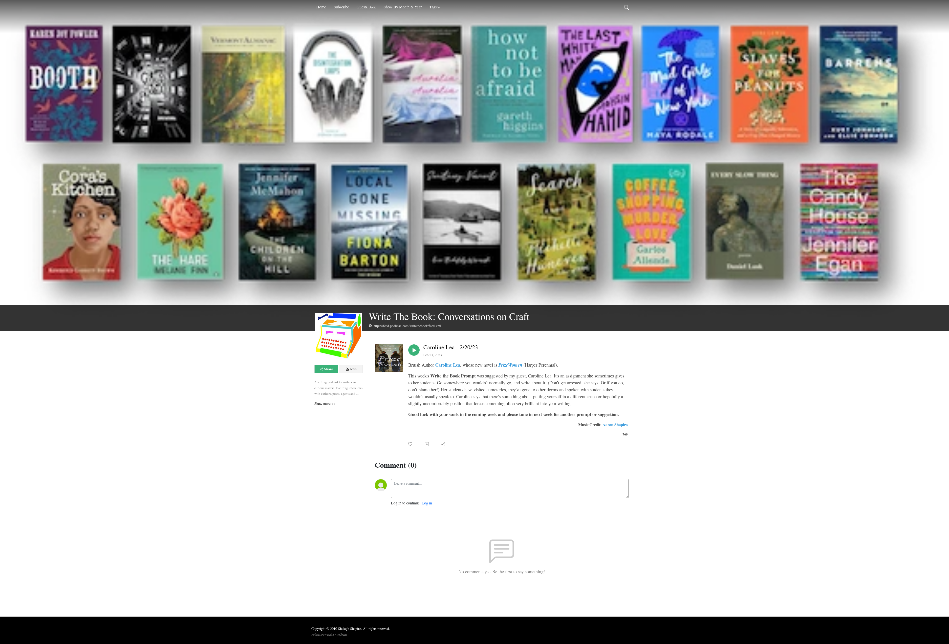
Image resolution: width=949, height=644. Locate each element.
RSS (353, 369)
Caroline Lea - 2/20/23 (450, 347)
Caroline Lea (447, 364)
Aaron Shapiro (615, 424)
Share (328, 369)
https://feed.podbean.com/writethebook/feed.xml (407, 325)
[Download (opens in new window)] (427, 444)
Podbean (342, 634)
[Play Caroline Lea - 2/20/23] (414, 350)
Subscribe (341, 6)
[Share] (444, 444)
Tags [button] (433, 6)
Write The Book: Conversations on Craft (449, 316)
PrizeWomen (510, 365)
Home (321, 6)
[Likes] (410, 444)
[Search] (626, 7)
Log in (427, 502)
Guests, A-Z (366, 6)
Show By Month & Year (403, 6)
